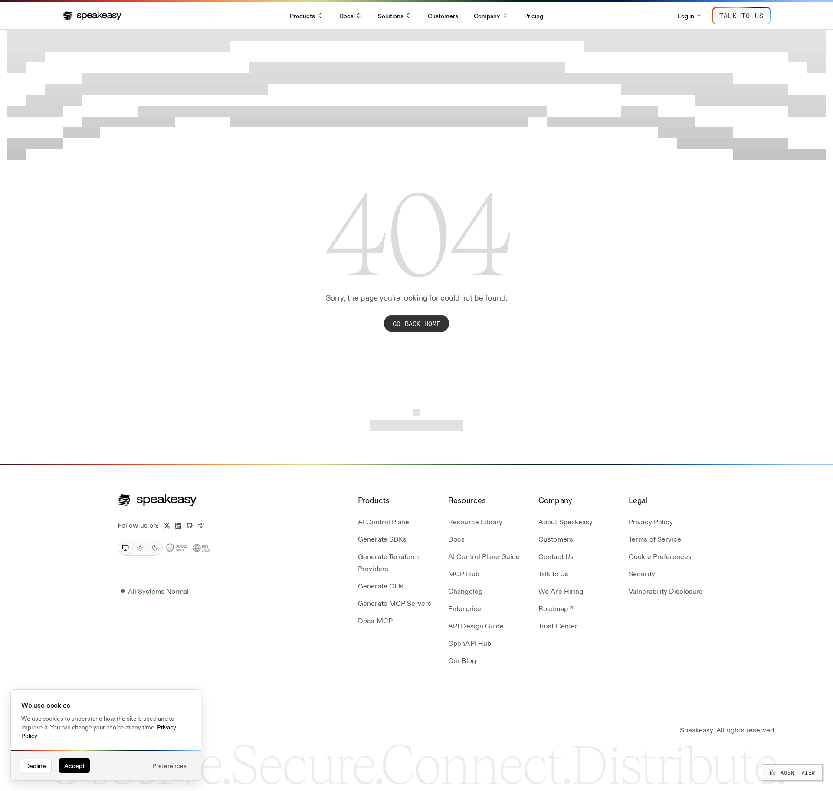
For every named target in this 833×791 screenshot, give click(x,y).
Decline (35, 765)
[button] (92, 15)
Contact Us (555, 556)
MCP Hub (463, 574)
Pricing (533, 15)
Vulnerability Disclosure (666, 591)
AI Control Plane (383, 521)
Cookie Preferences (660, 556)
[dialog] (105, 735)
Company (487, 15)
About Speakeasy (565, 521)
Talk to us (741, 15)
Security (642, 574)
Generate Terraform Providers (388, 562)
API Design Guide (476, 626)
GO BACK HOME (416, 323)
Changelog (465, 591)
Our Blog (462, 660)
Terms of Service (655, 539)
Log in (686, 15)
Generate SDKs (382, 539)
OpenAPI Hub (469, 643)
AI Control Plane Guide (484, 556)
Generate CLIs (380, 586)
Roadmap (552, 608)
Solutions (390, 15)
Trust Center (557, 626)
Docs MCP (375, 620)
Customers (443, 15)
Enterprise (464, 608)
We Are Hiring (560, 591)
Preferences (169, 765)
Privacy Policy (651, 521)
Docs (346, 15)
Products (302, 15)
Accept (74, 765)
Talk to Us (553, 574)
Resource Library (475, 521)
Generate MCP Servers (394, 603)
